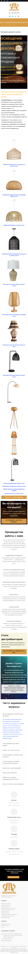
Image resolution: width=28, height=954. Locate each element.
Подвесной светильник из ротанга (8, 908)
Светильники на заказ (6, 903)
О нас (2, 927)
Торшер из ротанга (5, 911)
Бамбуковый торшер (5, 917)
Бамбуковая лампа (5, 913)
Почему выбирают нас (6, 924)
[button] (14, 497)
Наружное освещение (6, 905)
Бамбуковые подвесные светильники (9, 914)
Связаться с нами (13, 877)
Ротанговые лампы (5, 906)
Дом (1, 22)
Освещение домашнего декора (16, 22)
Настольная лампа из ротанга (7, 910)
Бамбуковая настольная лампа (8, 916)
